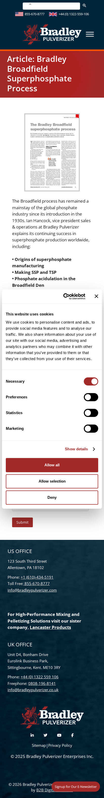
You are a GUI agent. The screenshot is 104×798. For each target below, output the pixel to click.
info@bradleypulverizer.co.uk (33, 689)
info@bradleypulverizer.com (32, 590)
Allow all (52, 465)
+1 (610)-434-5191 (37, 577)
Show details (76, 449)
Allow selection (52, 481)
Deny (52, 497)
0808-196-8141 (42, 683)
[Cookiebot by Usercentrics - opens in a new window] (64, 296)
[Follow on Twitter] (45, 735)
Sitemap (39, 745)
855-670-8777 (34, 14)
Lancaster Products (50, 627)
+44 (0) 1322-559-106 (74, 14)
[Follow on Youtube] (59, 735)
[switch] (91, 397)
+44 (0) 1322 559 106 (40, 676)
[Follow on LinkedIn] (32, 735)
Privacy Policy (60, 745)
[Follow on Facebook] (72, 735)
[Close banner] (96, 296)
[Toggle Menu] (90, 34)
